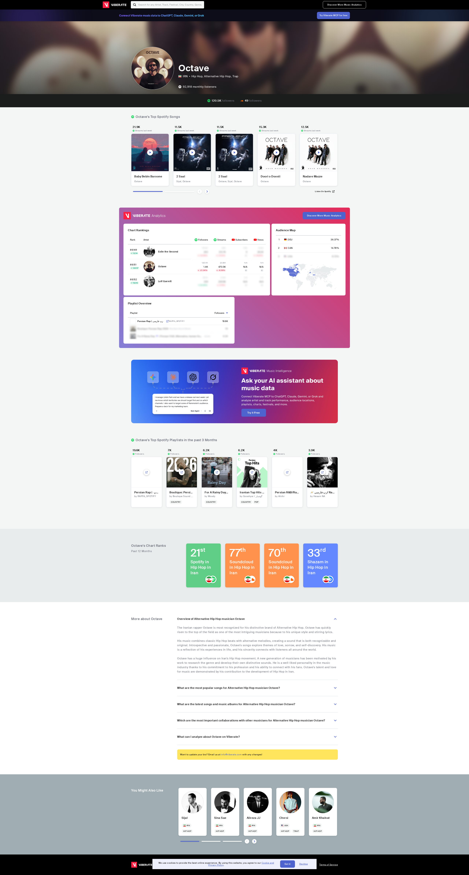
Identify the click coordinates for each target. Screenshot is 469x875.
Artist (146, 239)
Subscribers (241, 239)
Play (150, 152)
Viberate (114, 4)
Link (167, 321)
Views (260, 239)
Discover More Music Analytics (344, 4)
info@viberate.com (231, 754)
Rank (132, 239)
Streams (221, 239)
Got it (288, 864)
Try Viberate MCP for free (334, 15)
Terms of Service (328, 864)
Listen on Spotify (323, 191)
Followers (203, 239)
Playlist (133, 313)
